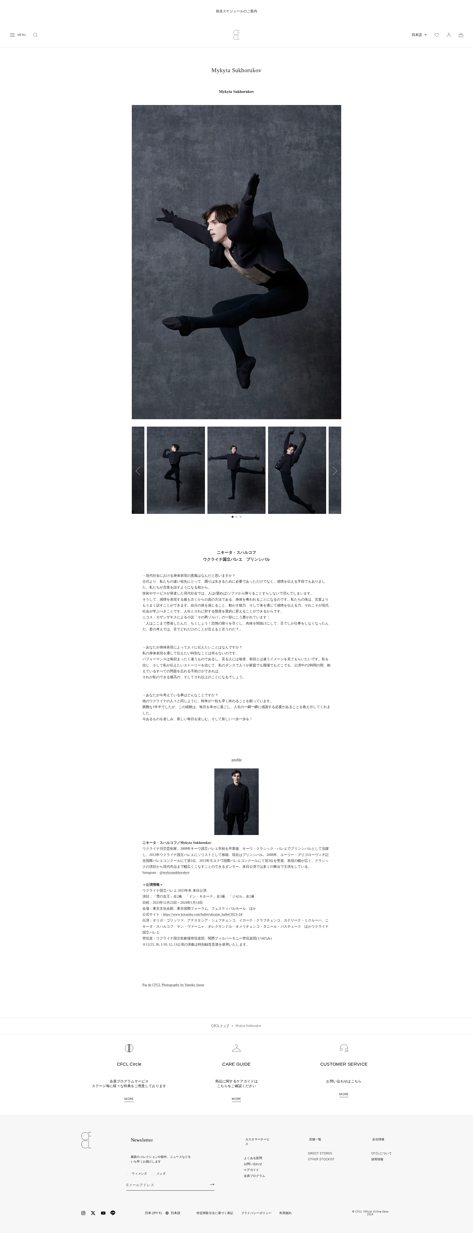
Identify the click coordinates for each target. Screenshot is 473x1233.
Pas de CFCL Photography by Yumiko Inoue (173, 985)
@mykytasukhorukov (174, 872)
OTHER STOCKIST (321, 1159)
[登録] (212, 1184)
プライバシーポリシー (256, 1213)
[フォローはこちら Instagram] (83, 1213)
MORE (129, 1099)
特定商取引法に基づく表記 (215, 1213)
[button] (333, 470)
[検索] (35, 35)
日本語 (417, 35)
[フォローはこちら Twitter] (93, 1213)
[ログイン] (448, 35)
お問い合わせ (253, 1164)
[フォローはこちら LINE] (112, 1213)
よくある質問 (253, 1158)
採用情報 (377, 1159)
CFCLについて (381, 1153)
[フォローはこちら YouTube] (103, 1213)
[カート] (461, 35)
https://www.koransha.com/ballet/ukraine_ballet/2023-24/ (203, 914)
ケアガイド (251, 1170)
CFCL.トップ (220, 1025)
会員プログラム (254, 1176)
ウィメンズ (139, 1173)
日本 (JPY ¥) (153, 1213)
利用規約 (285, 1213)
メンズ (161, 1173)
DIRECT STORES (320, 1153)
